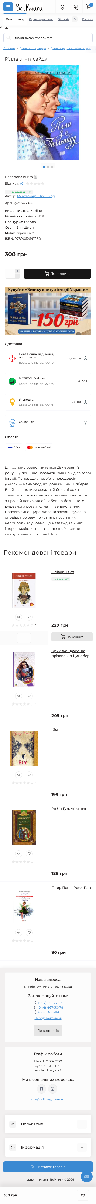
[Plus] (17, 271)
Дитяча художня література (71, 48)
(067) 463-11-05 (50, 1012)
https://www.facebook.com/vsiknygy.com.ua (41, 1089)
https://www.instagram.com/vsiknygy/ (52, 1089)
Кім (54, 730)
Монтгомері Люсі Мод (36, 196)
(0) (22, 183)
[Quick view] (18, 617)
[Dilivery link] (85, 358)
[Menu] (8, 6)
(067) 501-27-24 (50, 1003)
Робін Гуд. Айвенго (68, 808)
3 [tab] (52, 167)
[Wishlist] (29, 617)
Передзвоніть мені (48, 1018)
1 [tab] (44, 167)
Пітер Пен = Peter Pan (71, 887)
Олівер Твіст (62, 572)
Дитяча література (33, 48)
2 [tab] (48, 167)
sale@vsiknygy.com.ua (48, 1099)
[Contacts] (75, 6)
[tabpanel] (48, 112)
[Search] (8, 37)
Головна (9, 48)
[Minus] (17, 276)
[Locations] (62, 6)
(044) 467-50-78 (50, 1007)
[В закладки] (83, 1195)
